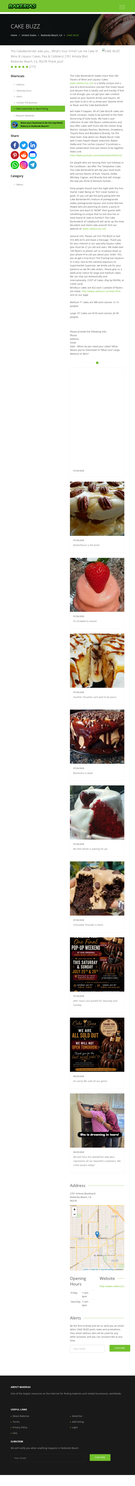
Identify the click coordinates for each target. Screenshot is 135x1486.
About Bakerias (21, 1416)
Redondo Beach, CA (51, 35)
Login (75, 1427)
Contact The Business (26, 102)
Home (14, 35)
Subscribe (120, 1348)
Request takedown (25, 115)
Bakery (19, 184)
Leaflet (85, 1269)
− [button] (74, 1214)
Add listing (78, 1421)
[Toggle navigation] (122, 7)
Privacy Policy (20, 1427)
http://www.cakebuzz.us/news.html (101, 291)
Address (20, 84)
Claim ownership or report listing (32, 108)
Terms (16, 1421)
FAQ (15, 1433)
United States (29, 35)
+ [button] (74, 1209)
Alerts (19, 96)
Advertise (77, 1416)
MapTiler (95, 1269)
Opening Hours (23, 90)
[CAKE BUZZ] (97, 1234)
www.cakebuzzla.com (82, 83)
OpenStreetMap (107, 1269)
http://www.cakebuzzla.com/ (115, 1286)
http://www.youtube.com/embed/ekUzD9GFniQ (96, 155)
